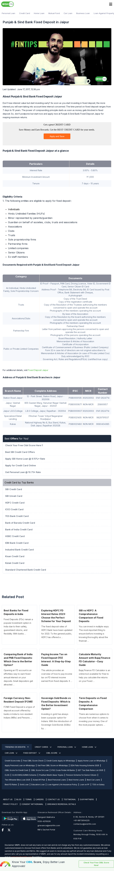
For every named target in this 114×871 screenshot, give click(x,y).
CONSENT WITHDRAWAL (32, 804)
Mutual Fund (54, 13)
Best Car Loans (93, 780)
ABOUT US (7, 799)
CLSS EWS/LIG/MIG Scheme (24, 775)
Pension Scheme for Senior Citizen (81, 775)
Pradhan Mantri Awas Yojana (51, 775)
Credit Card (24, 13)
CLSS (7, 775)
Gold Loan (24, 784)
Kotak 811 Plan (39, 780)
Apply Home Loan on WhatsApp (91, 761)
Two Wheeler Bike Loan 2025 (17, 780)
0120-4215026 (44, 821)
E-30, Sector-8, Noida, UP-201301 (88, 817)
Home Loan (39, 13)
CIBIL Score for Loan (40, 770)
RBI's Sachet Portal (46, 829)
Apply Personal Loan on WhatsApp (20, 765)
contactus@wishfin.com (84, 824)
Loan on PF (85, 784)
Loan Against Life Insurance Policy (62, 784)
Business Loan (83, 13)
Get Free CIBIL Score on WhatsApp (53, 765)
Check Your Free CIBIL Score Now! (96, 863)
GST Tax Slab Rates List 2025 (90, 770)
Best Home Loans (76, 780)
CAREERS (39, 799)
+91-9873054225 (81, 820)
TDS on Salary (98, 784)
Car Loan (68, 13)
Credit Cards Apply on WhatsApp (60, 761)
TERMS (28, 799)
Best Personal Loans (57, 780)
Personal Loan (8, 13)
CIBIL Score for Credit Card (16, 770)
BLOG (18, 799)
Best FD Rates (11, 784)
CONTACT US (54, 799)
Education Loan (38, 784)
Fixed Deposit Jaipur (38, 370)
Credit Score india (12, 761)
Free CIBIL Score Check (33, 761)
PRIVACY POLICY (10, 804)
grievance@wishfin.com (49, 825)
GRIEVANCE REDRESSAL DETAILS (61, 804)
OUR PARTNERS (87, 799)
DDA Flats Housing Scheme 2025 (85, 765)
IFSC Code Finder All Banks (63, 770)
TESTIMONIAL (70, 799)
